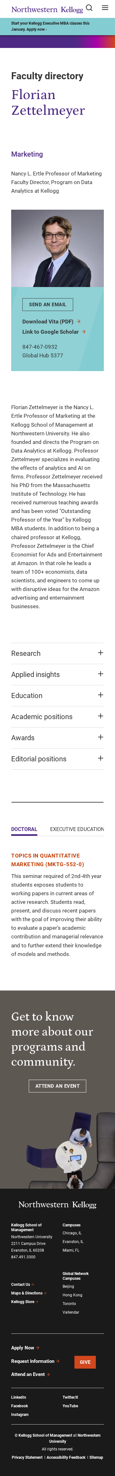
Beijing (68, 1286)
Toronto (69, 1303)
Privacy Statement (27, 1457)
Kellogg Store (22, 1302)
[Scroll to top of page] (104, 1443)
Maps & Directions (26, 1293)
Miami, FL (71, 1250)
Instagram (19, 1414)
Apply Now (22, 1348)
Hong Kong (72, 1295)
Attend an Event (28, 1374)
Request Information (32, 1361)
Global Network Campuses (75, 1276)
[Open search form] (91, 8)
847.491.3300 (23, 1257)
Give (85, 1362)
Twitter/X (70, 1397)
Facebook (19, 1406)
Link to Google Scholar (51, 332)
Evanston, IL (73, 1241)
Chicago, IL (72, 1233)
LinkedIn (18, 1397)
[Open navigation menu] (105, 8)
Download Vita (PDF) (48, 321)
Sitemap (96, 1457)
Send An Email (47, 304)
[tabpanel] (57, 905)
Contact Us (20, 1284)
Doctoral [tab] (24, 829)
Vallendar (71, 1312)
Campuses (71, 1225)
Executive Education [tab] (77, 829)
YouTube (70, 1406)
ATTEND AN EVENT (57, 1086)
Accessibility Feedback (66, 1457)
